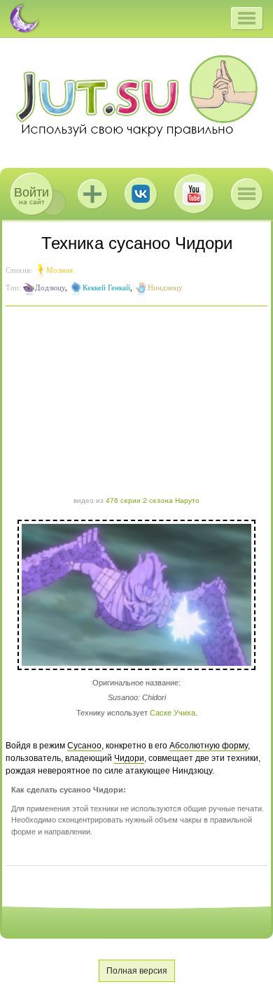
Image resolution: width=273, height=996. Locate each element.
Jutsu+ (92, 193)
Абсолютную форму (208, 745)
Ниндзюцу (165, 287)
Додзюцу (50, 287)
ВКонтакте (141, 194)
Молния (59, 270)
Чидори (129, 758)
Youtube (194, 193)
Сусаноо (84, 745)
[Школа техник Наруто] (136, 95)
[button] (246, 18)
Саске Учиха (172, 713)
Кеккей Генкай (106, 287)
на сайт (31, 195)
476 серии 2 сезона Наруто (153, 500)
